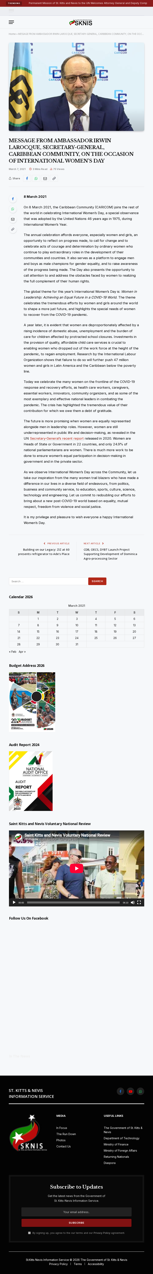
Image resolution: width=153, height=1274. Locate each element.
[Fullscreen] (139, 902)
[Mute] (133, 902)
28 (19, 644)
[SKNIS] (80, 22)
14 (18, 631)
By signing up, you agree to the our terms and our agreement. (78, 1232)
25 (96, 638)
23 (57, 638)
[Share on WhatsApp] (36, 178)
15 (38, 631)
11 (96, 625)
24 (76, 638)
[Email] (13, 219)
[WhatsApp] (13, 209)
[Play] (14, 902)
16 (57, 631)
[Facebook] (13, 199)
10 (77, 625)
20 (134, 631)
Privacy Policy (102, 1232)
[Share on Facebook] (27, 178)
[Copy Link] (54, 178)
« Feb (12, 651)
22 (38, 638)
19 (115, 631)
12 (115, 625)
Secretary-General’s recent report (57, 438)
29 (38, 644)
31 (77, 644)
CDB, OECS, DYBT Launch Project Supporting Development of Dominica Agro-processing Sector (110, 553)
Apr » (22, 651)
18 (96, 631)
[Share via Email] (45, 178)
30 (57, 644)
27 (134, 638)
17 (77, 631)
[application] (76, 868)
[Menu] (11, 11)
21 (19, 638)
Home (12, 34)
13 (134, 625)
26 (115, 638)
